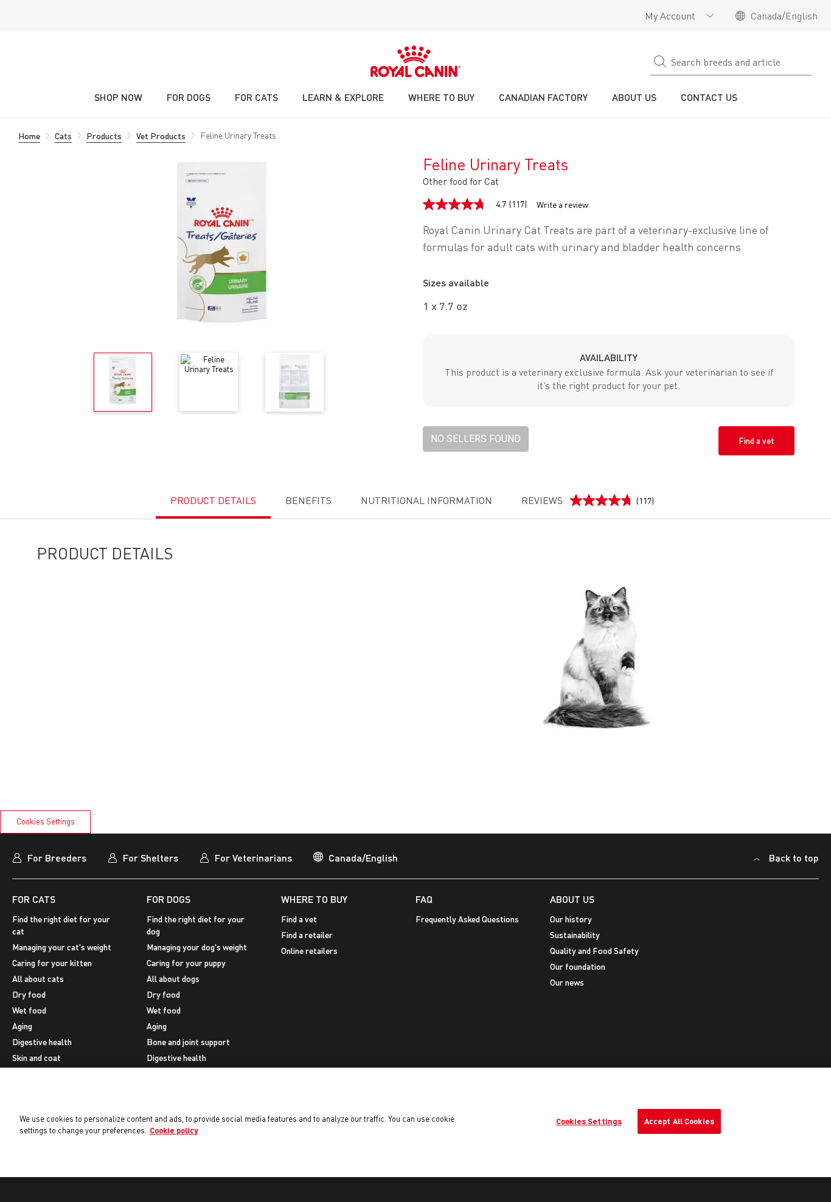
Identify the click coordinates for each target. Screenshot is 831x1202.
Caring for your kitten (52, 963)
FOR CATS (33, 899)
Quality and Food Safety (594, 950)
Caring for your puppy (186, 963)
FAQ (424, 899)
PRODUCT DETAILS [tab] (213, 500)
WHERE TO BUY (314, 899)
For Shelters (150, 857)
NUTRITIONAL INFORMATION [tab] (426, 500)
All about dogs (173, 978)
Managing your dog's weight (197, 947)
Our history (571, 919)
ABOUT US (572, 899)
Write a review (562, 205)
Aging (22, 1026)
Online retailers (309, 950)
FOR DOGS (168, 899)
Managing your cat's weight (61, 947)
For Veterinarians (253, 857)
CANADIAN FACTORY (543, 97)
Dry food (29, 994)
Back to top (794, 857)
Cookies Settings (45, 821)
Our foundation (577, 966)
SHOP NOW (118, 97)
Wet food (29, 1010)
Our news (567, 982)
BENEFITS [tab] (308, 500)
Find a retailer (307, 935)
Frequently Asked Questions (467, 919)
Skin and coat (36, 1057)
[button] (476, 439)
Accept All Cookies (679, 1121)
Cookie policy (174, 1130)
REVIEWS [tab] (587, 506)
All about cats (38, 978)
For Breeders (56, 857)
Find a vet (756, 440)
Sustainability (575, 935)
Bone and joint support (188, 1042)
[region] (415, 1122)
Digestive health (42, 1042)
